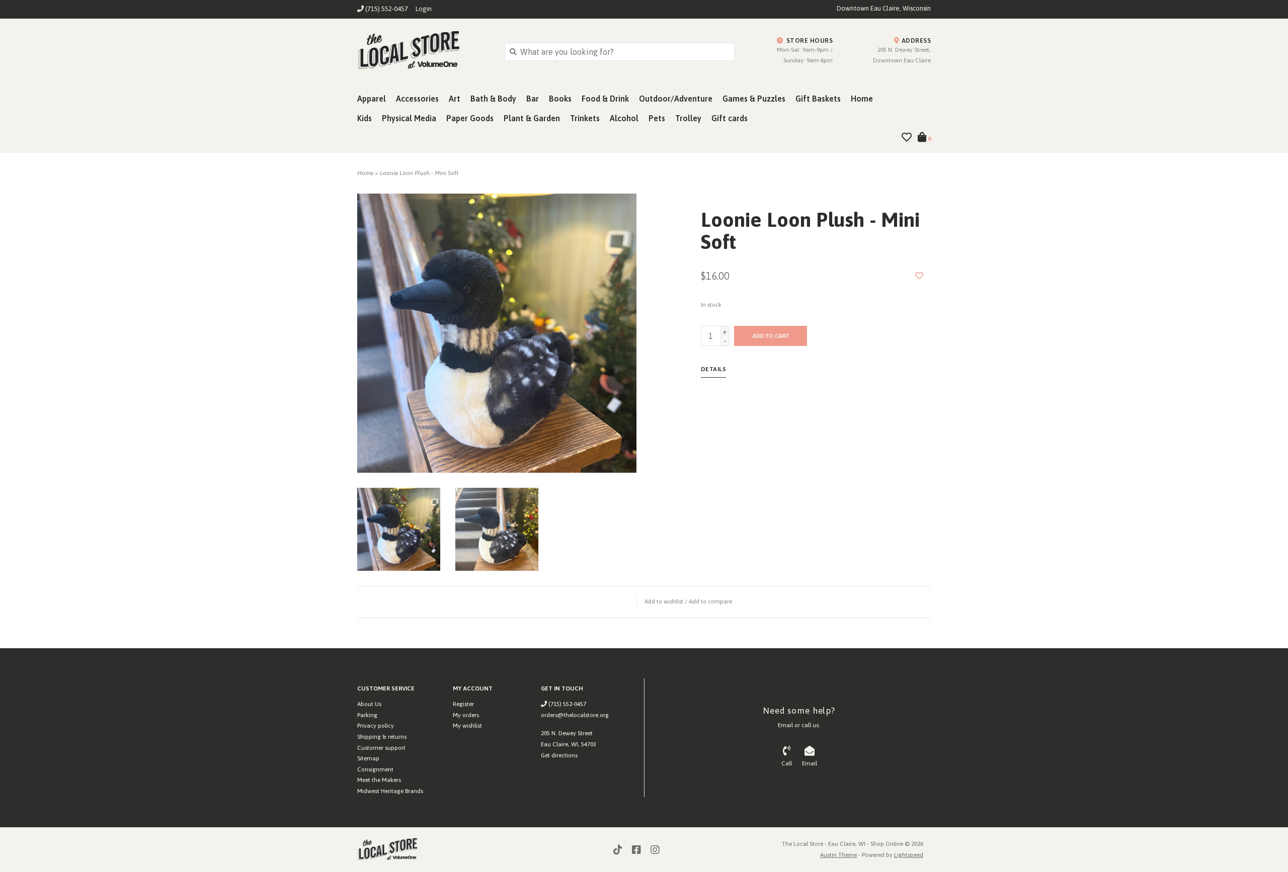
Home (862, 98)
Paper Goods (470, 118)
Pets (657, 118)
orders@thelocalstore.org (575, 715)
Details (714, 369)
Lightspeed (908, 854)
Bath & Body (493, 98)
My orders (466, 715)
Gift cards (729, 118)
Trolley (688, 118)
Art (454, 98)
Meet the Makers (379, 779)
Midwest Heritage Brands (390, 791)
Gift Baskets (818, 98)
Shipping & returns (382, 736)
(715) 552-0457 (566, 704)
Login (424, 9)
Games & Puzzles (753, 98)
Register (463, 704)
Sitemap (368, 758)
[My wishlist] (907, 137)
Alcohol (624, 118)
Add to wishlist (664, 601)
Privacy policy (375, 725)
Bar (532, 98)
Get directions (559, 755)
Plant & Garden (532, 118)
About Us (369, 704)
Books (560, 98)
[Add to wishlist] (919, 275)
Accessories (417, 98)
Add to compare (710, 601)
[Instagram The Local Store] (655, 850)
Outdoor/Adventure (675, 98)
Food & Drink (605, 98)
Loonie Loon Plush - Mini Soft (419, 173)
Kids (364, 118)
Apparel (371, 98)
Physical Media (409, 118)
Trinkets (585, 118)
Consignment (375, 769)
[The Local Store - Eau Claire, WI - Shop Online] (423, 51)
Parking (367, 715)
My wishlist (467, 725)
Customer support (381, 747)
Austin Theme (838, 854)
